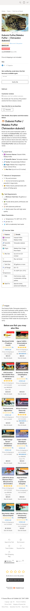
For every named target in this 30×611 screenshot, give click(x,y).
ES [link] (13, 602)
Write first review (16, 580)
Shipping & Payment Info (19, 604)
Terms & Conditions (21, 602)
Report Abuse (25, 607)
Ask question (19, 43)
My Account (20, 542)
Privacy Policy (8, 604)
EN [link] (11, 602)
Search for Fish (9, 542)
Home (3, 11)
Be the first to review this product (15, 576)
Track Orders (9, 548)
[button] (20, 2)
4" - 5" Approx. (8, 65)
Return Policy (5, 607)
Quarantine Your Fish (15, 607)
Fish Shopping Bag (9, 555)
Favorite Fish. (21, 548)
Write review (12, 43)
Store (8, 11)
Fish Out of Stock (17, 11)
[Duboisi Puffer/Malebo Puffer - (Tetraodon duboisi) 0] (15, 22)
